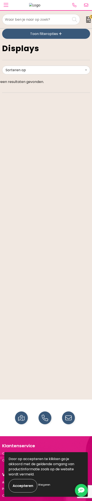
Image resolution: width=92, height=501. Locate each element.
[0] (87, 19)
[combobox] (36, 19)
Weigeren (44, 485)
